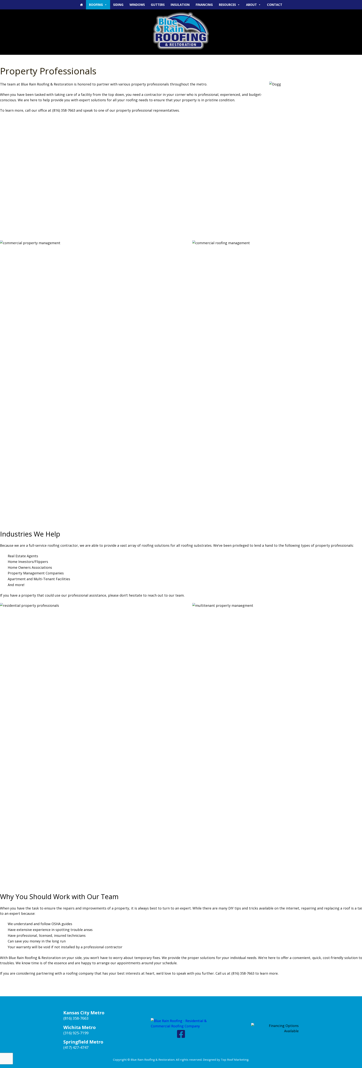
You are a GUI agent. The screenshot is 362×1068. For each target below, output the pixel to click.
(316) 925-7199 (75, 1032)
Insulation (180, 5)
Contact (274, 5)
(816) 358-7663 (75, 1018)
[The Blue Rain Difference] (81, 4)
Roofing (96, 5)
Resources (227, 5)
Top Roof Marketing (234, 1059)
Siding (118, 5)
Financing (204, 5)
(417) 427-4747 (75, 1047)
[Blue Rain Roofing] (181, 31)
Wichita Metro (79, 1027)
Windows (137, 5)
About (251, 5)
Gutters (158, 5)
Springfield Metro (83, 1042)
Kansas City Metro (83, 1012)
